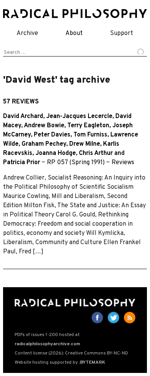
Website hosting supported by (60, 362)
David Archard (23, 116)
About (74, 33)
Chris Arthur (96, 153)
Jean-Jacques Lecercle (79, 116)
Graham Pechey (44, 144)
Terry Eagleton (88, 126)
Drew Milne (84, 144)
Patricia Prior (21, 162)
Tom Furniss (90, 135)
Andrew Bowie (44, 126)
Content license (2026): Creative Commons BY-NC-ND (71, 353)
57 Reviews (21, 102)
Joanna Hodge (55, 153)
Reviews (123, 162)
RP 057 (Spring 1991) (76, 162)
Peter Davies (52, 135)
